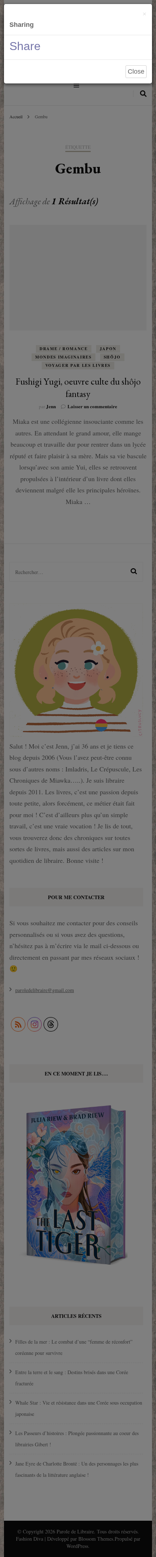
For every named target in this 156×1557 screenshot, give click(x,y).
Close (136, 71)
